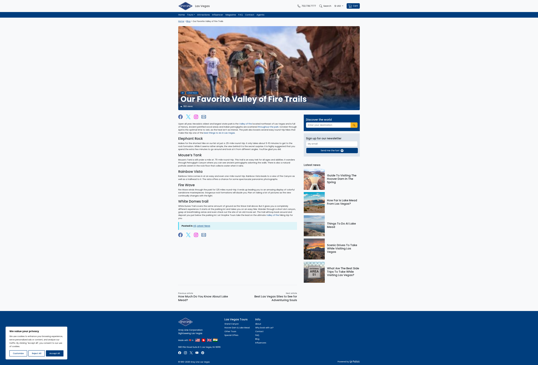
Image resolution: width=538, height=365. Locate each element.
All (194, 225)
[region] (36, 343)
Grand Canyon (231, 323)
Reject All (36, 353)
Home (181, 14)
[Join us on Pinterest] (202, 352)
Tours (190, 14)
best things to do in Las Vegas (219, 133)
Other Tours (230, 331)
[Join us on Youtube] (196, 352)
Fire (250, 123)
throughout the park (268, 126)
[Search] (354, 125)
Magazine (230, 14)
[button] (338, 6)
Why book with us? (264, 327)
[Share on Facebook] (180, 116)
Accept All (54, 353)
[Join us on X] (191, 352)
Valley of (244, 123)
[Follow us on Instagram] (185, 352)
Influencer (217, 14)
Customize (18, 353)
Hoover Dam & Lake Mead (237, 327)
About (258, 323)
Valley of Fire (272, 215)
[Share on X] (188, 116)
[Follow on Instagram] (196, 116)
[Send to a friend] (203, 116)
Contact (249, 14)
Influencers (260, 342)
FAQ (240, 14)
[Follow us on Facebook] (180, 352)
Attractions (203, 14)
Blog (188, 21)
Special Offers (231, 335)
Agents (260, 14)
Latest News (203, 225)
